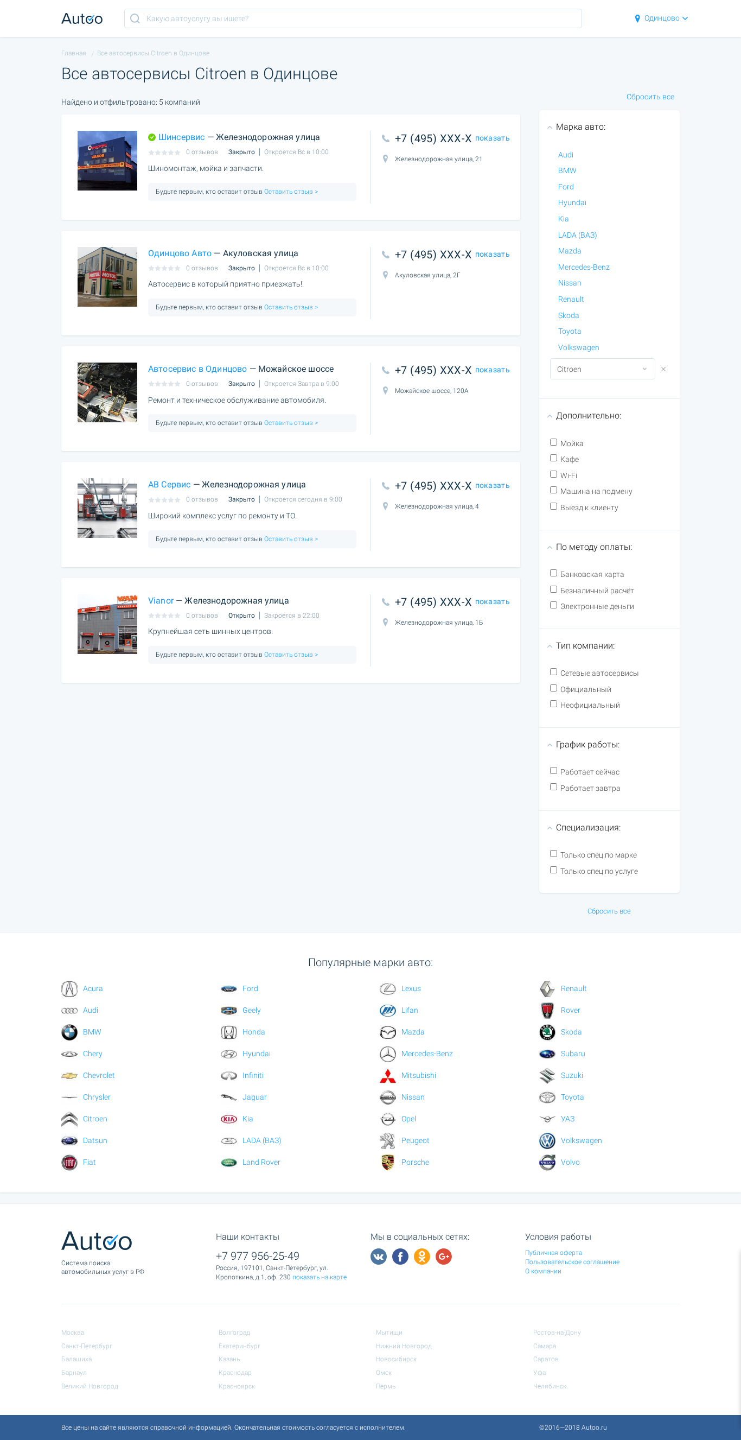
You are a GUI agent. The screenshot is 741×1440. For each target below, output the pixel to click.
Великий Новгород (89, 1386)
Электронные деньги (597, 606)
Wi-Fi (568, 475)
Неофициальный (590, 705)
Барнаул (74, 1372)
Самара (544, 1346)
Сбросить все (650, 96)
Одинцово (662, 18)
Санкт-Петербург (86, 1346)
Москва (72, 1332)
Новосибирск (396, 1359)
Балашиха (76, 1359)
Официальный (585, 689)
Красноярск (237, 1386)
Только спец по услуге (599, 871)
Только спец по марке (598, 855)
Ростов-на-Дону (557, 1332)
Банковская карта (592, 574)
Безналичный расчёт (597, 590)
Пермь (385, 1386)
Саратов (546, 1359)
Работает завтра (590, 788)
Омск (384, 1372)
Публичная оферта (553, 1253)
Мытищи (389, 1332)
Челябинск (549, 1386)
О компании (543, 1271)
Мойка (572, 443)
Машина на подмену (596, 491)
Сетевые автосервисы (599, 673)
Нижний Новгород (404, 1346)
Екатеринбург (239, 1346)
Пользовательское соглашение (572, 1262)
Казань (229, 1359)
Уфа (539, 1372)
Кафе (569, 459)
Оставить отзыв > (290, 191)
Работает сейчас (589, 771)
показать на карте (319, 1277)
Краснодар (235, 1372)
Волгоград (234, 1332)
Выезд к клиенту (589, 507)
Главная (73, 53)
